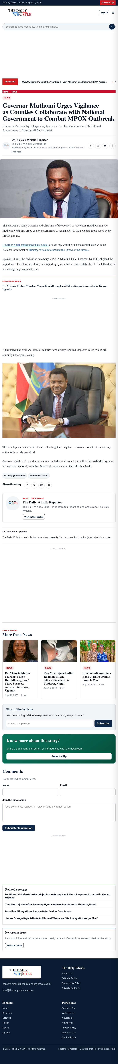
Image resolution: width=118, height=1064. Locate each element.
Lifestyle (6, 1017)
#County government (14, 475)
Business (7, 1013)
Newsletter (67, 1022)
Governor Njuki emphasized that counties (25, 244)
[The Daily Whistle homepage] (48, 12)
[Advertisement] (59, 55)
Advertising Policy (71, 988)
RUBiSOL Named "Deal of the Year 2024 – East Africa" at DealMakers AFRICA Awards (53, 82)
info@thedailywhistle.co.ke (17, 990)
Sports (5, 1027)
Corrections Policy (71, 983)
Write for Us (68, 1013)
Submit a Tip (108, 3)
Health (5, 1022)
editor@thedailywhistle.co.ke (95, 537)
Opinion (6, 1032)
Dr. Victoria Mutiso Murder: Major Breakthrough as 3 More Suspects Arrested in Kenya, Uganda (54, 287)
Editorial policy (14, 945)
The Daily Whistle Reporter (31, 139)
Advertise (67, 1017)
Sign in (104, 12)
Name (6, 785)
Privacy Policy (69, 1027)
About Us (67, 973)
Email (63, 785)
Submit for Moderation (18, 828)
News (14, 91)
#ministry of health (39, 475)
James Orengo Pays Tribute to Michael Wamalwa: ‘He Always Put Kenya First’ (51, 918)
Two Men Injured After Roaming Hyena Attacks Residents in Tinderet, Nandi (59, 678)
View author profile (33, 517)
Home (5, 91)
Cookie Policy (69, 1037)
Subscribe (103, 723)
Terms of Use (69, 1032)
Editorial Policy (69, 978)
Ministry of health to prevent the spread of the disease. (59, 250)
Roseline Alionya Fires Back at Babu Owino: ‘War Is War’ (97, 676)
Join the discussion (14, 800)
